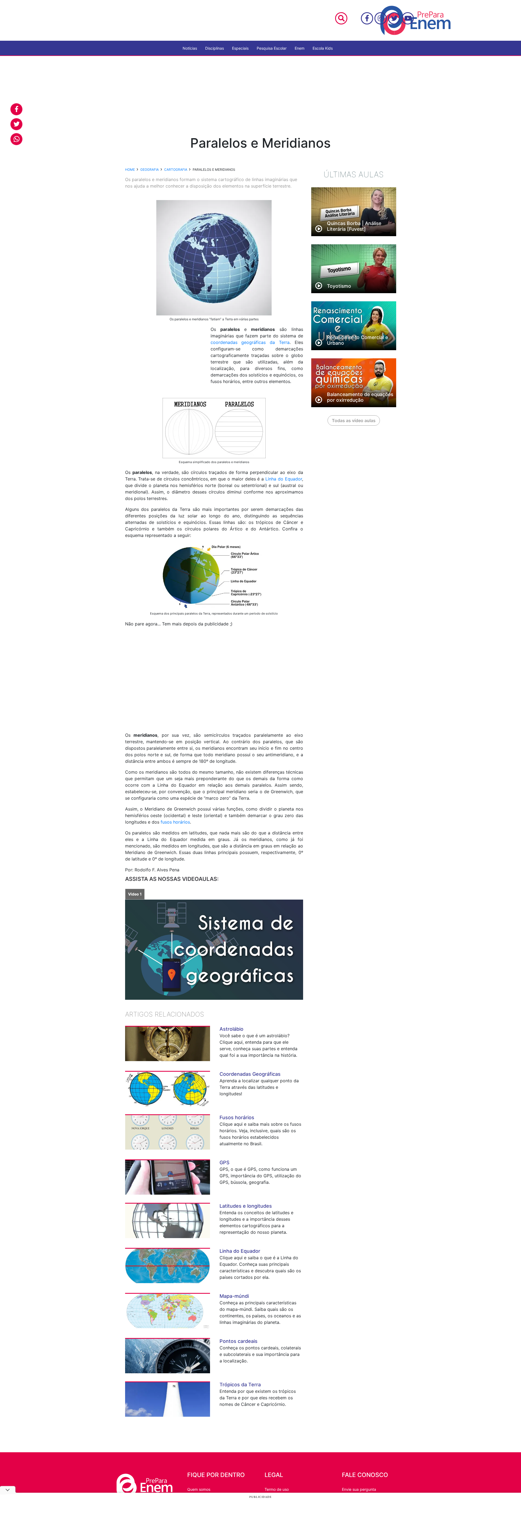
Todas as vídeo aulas (354, 420)
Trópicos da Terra (240, 1384)
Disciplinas (214, 48)
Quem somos (198, 1489)
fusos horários (175, 822)
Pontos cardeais (239, 1341)
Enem (299, 48)
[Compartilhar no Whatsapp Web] (16, 139)
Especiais (240, 48)
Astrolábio (231, 1029)
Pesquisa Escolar (272, 48)
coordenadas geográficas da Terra (250, 342)
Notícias (190, 48)
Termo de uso (277, 1489)
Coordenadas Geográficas (250, 1074)
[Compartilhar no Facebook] (16, 109)
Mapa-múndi (234, 1296)
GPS (225, 1162)
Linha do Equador (283, 479)
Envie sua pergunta (359, 1489)
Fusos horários (237, 1117)
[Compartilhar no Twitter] (16, 124)
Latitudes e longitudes (246, 1206)
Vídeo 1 (135, 894)
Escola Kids (323, 48)
